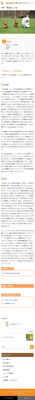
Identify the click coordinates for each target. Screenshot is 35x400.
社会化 (7, 48)
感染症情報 (6, 370)
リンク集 (5, 377)
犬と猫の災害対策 (8, 366)
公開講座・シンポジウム (10, 380)
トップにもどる (8, 398)
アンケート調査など (8, 373)
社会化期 (8, 47)
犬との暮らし (7, 359)
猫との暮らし (7, 363)
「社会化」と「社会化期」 (11, 45)
